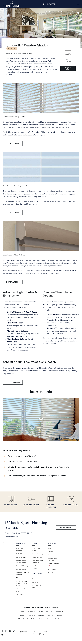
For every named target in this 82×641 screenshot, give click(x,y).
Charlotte (50, 4)
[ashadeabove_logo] (11, 2)
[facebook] (2, 631)
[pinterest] (14, 631)
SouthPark (40, 619)
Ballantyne (59, 611)
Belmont (23, 615)
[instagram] (6, 631)
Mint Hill (21, 619)
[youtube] (2, 635)
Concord (32, 615)
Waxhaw (49, 619)
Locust (59, 615)
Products (9, 53)
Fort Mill (40, 611)
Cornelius (31, 611)
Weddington (59, 619)
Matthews (49, 611)
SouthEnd (30, 619)
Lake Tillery (50, 615)
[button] (38, 456)
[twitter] (10, 631)
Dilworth (41, 615)
